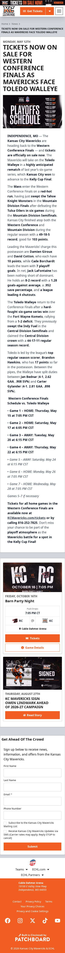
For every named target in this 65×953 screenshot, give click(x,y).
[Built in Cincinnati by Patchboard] (32, 937)
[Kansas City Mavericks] (9, 11)
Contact (17, 901)
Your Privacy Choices (32, 906)
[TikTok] (45, 920)
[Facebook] (7, 920)
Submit (33, 846)
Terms (48, 901)
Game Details (34, 648)
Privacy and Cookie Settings (33, 911)
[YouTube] (57, 920)
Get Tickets (34, 11)
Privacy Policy (33, 901)
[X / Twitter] (32, 920)
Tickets (35, 638)
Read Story (34, 715)
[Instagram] (20, 920)
